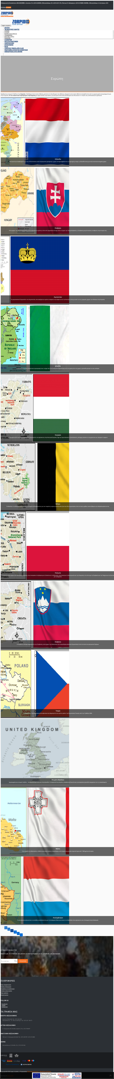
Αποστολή (23, 961)
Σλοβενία (58, 642)
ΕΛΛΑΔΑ (6, 31)
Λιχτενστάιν (58, 297)
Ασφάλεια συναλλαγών (8, 989)
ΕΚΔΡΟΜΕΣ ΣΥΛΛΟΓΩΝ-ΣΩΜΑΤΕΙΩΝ (16, 50)
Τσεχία (58, 711)
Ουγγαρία (58, 435)
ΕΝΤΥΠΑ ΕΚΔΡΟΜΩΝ (11, 41)
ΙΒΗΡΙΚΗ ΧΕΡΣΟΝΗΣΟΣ (10, 34)
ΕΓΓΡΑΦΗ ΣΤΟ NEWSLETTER (9, 950)
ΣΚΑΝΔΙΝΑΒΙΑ (8, 35)
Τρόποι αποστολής (6, 991)
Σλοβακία (58, 228)
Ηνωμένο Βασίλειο (58, 780)
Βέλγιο (58, 504)
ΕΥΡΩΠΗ (6, 32)
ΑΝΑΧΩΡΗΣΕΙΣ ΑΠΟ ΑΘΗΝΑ (13, 51)
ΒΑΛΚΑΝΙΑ (7, 38)
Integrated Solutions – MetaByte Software (39, 1071)
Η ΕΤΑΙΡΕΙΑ (8, 40)
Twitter (4, 1005)
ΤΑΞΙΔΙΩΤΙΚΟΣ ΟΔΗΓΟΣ (11, 29)
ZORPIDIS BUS (9, 43)
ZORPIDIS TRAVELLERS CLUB (14, 48)
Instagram (5, 1007)
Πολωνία (58, 573)
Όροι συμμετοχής (6, 984)
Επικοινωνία (4, 995)
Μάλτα (58, 849)
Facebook (4, 1004)
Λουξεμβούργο (58, 918)
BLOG (6, 46)
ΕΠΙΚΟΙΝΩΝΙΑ (8, 45)
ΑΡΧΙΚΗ (7, 28)
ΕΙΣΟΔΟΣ (8, 7)
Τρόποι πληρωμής (6, 986)
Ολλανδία (58, 159)
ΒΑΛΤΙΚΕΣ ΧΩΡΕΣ (9, 36)
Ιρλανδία (58, 366)
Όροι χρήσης (4, 993)
